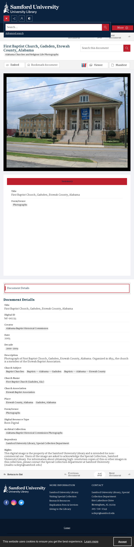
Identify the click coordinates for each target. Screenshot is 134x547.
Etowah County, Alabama (19, 402)
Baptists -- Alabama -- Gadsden (44, 371)
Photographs (20, 205)
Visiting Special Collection (62, 496)
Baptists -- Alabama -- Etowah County (84, 371)
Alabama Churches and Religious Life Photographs (31, 55)
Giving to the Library (60, 509)
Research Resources (59, 501)
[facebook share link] (6, 502)
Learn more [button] (91, 541)
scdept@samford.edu (103, 513)
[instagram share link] (14, 502)
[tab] (67, 181)
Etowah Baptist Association (20, 392)
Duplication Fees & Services (63, 505)
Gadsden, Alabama (46, 402)
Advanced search (15, 33)
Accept (122, 541)
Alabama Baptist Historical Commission (27, 328)
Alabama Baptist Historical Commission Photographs (34, 433)
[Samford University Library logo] (31, 8)
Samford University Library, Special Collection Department (37, 443)
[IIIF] (84, 65)
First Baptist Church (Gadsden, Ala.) (25, 382)
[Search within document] (126, 48)
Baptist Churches (15, 371)
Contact (67, 528)
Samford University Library (63, 492)
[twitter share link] (21, 502)
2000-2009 (12, 349)
